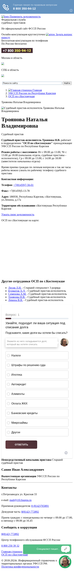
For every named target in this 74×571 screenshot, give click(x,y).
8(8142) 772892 (30, 511)
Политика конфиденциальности (20, 566)
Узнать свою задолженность (17, 214)
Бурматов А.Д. (16, 290)
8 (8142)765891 (40, 505)
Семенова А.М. (17, 293)
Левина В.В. (15, 300)
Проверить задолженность (25, 16)
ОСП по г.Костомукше (21, 96)
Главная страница (11, 551)
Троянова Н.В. (16, 297)
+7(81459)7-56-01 (23, 185)
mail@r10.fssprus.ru (20, 500)
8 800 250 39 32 (10, 545)
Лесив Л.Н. (15, 287)
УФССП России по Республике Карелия (32, 93)
